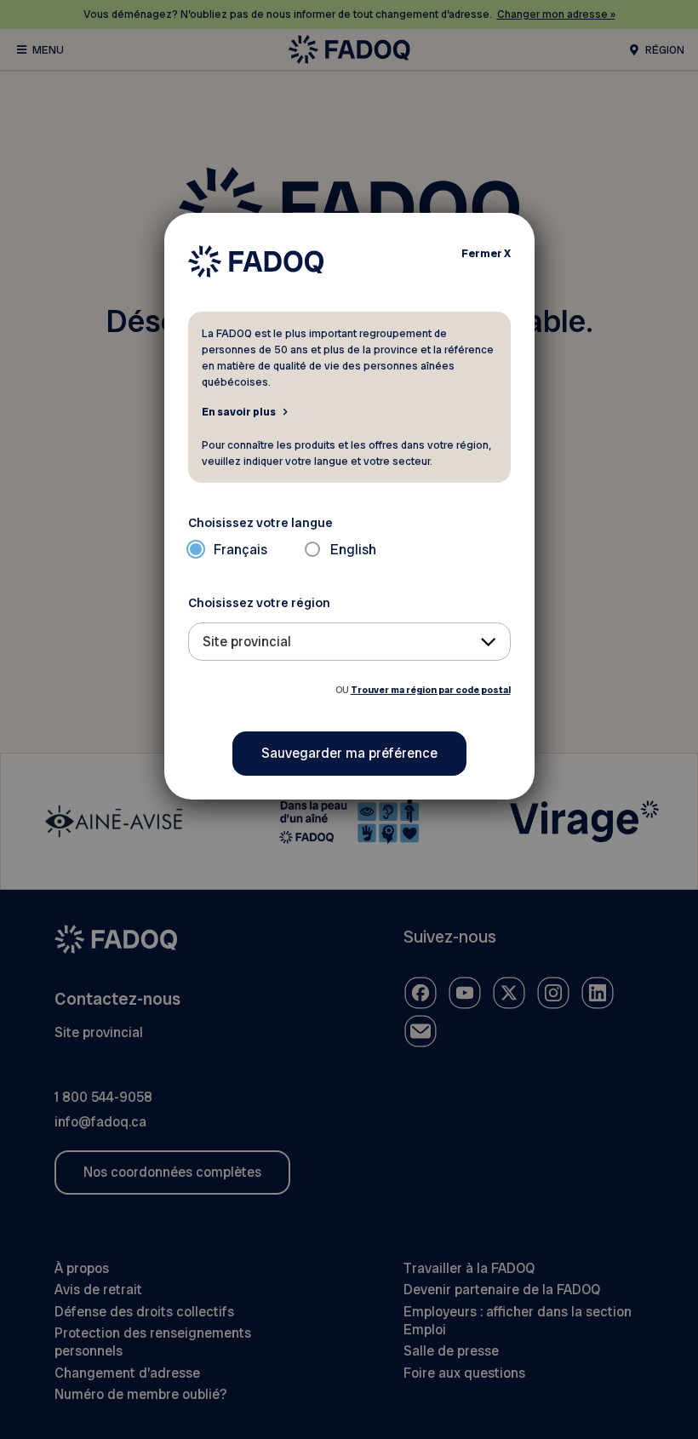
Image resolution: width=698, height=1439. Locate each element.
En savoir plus (239, 411)
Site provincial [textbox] (247, 642)
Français (240, 550)
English (353, 550)
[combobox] (349, 641)
